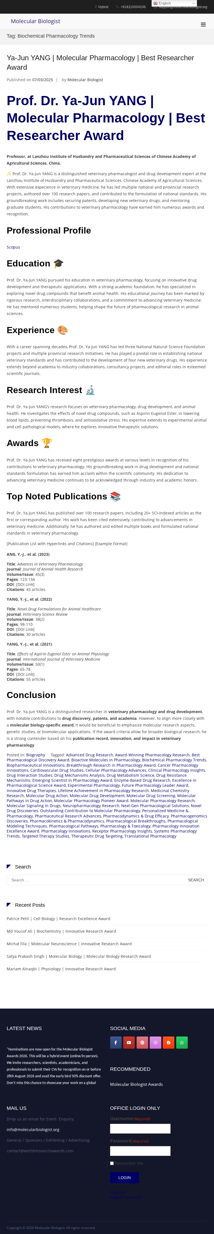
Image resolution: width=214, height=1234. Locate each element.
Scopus (13, 247)
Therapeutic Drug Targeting (97, 836)
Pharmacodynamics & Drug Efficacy (136, 816)
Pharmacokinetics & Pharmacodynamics (67, 821)
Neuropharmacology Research (91, 805)
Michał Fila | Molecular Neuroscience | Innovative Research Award (69, 943)
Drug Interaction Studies (29, 775)
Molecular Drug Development (97, 795)
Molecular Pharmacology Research (162, 800)
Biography (35, 754)
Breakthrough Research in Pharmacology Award (111, 765)
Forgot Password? (126, 1197)
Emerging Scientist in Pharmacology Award (72, 780)
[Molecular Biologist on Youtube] (129, 1042)
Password (129, 1141)
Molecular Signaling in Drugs (34, 805)
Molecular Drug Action (47, 795)
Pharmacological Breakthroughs (136, 821)
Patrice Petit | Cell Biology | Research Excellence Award (58, 918)
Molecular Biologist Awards (136, 1084)
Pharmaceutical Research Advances (68, 816)
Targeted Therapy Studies (45, 836)
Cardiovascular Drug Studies (57, 770)
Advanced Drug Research (89, 754)
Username (130, 1119)
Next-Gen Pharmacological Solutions (155, 805)
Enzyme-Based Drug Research (142, 780)
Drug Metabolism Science (130, 775)
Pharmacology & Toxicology (125, 826)
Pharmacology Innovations (65, 831)
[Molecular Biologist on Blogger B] (168, 1042)
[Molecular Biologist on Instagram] (155, 1042)
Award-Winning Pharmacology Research (152, 754)
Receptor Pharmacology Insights (122, 831)
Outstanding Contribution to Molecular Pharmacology (90, 810)
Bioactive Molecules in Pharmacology (105, 759)
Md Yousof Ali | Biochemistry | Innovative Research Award (61, 931)
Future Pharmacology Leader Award (155, 785)
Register (117, 1192)
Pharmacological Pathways (73, 826)
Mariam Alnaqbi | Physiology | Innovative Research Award (61, 968)
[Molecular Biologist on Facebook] (116, 1042)
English (164, 3)
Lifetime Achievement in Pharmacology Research (103, 790)
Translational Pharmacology (150, 836)
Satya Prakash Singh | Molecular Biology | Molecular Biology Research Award (79, 956)
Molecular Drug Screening (151, 795)
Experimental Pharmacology (94, 785)
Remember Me (129, 1163)
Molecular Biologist (35, 21)
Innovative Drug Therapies (31, 790)
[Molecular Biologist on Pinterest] (142, 1042)
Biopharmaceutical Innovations (36, 765)
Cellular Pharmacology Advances (116, 770)
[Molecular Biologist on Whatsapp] (182, 1042)
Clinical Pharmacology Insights (176, 770)
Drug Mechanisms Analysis (79, 775)
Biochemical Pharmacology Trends (174, 759)
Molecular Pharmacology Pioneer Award (91, 800)
